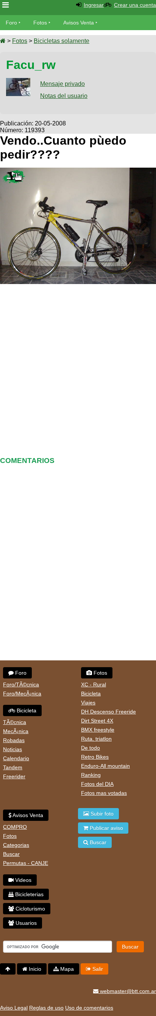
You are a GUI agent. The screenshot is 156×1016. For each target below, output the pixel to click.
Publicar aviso (105, 828)
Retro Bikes (95, 757)
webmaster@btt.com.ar (127, 991)
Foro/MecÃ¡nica (22, 694)
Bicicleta (25, 710)
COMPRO (15, 827)
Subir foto (101, 814)
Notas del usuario (63, 96)
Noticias (12, 749)
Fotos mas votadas (104, 793)
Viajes (88, 703)
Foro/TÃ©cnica (21, 684)
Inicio (34, 969)
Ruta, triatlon (96, 739)
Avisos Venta (78, 23)
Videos (22, 880)
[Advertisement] (78, 367)
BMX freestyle (97, 730)
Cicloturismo (29, 909)
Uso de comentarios (89, 1008)
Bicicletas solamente (61, 41)
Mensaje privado (62, 84)
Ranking (91, 775)
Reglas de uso (46, 1008)
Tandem (12, 767)
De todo (90, 748)
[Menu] (5, 5)
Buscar (11, 854)
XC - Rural (93, 684)
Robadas (14, 740)
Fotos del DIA (97, 784)
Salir (97, 969)
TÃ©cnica (14, 722)
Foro (11, 23)
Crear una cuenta (135, 5)
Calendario (16, 758)
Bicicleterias (29, 894)
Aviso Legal (14, 1008)
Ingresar (94, 5)
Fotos (40, 23)
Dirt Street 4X (97, 721)
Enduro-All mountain (105, 766)
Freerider (14, 776)
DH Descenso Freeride (108, 712)
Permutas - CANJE (25, 863)
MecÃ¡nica (15, 731)
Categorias (16, 845)
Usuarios (25, 923)
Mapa (66, 969)
